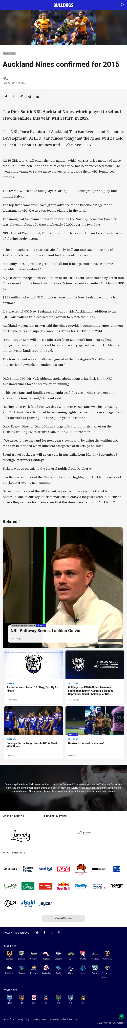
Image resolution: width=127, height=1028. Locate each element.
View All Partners (63, 918)
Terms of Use (8, 1019)
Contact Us (54, 1019)
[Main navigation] (4, 5)
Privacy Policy (23, 1019)
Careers (36, 1019)
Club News (9, 53)
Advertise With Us (69, 1019)
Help (44, 1019)
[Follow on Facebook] (44, 933)
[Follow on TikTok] (37, 933)
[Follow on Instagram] (59, 933)
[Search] (122, 5)
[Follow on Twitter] (51, 933)
